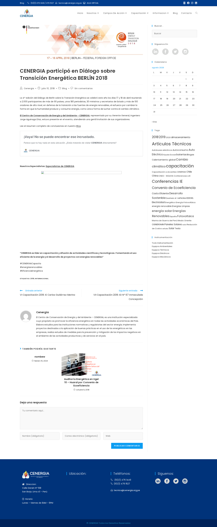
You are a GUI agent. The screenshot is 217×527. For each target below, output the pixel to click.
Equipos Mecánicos (161, 256)
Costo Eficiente (160, 193)
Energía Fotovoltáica (185, 202)
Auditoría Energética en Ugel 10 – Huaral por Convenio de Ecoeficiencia (81, 382)
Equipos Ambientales (162, 246)
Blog (22, 3)
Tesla (177, 228)
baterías (181, 154)
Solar (171, 228)
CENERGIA (181, 172)
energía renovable (162, 206)
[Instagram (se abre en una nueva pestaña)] (192, 3)
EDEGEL (190, 198)
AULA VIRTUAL (92, 3)
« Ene (154, 121)
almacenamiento (180, 137)
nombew (40, 356)
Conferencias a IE (182, 176)
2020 (168, 137)
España (173, 216)
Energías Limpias (181, 206)
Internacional (41, 278)
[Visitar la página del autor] (26, 316)
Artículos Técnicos (171, 144)
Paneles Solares (173, 224)
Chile (189, 171)
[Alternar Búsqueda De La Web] (196, 13)
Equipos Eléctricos (160, 253)
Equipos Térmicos (160, 249)
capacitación (180, 166)
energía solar (162, 211)
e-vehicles (180, 198)
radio (184, 225)
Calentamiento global (164, 159)
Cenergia (29, 88)
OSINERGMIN (158, 224)
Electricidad (158, 202)
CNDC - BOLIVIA (166, 176)
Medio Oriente (184, 220)
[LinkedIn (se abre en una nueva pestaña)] (195, 3)
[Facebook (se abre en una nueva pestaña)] (188, 3)
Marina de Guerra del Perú (164, 220)
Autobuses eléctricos (162, 150)
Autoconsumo (180, 150)
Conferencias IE (167, 181)
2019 (162, 137)
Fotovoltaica (185, 216)
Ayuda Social (169, 154)
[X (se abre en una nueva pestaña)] (184, 3)
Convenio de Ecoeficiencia (174, 188)
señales (165, 229)
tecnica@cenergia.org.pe (70, 3)
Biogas (190, 154)
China (155, 175)
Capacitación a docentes (164, 172)
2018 (32, 278)
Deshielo (170, 198)
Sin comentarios (84, 88)
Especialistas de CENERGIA (60, 166)
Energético (170, 202)
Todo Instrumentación (162, 243)
